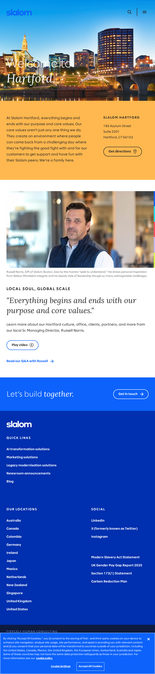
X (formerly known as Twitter (113, 528)
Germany (13, 544)
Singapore (14, 593)
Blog (10, 481)
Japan (11, 561)
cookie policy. (44, 658)
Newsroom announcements (28, 473)
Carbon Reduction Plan (109, 581)
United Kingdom (19, 601)
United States (17, 609)
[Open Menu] (144, 12)
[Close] (148, 639)
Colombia (13, 536)
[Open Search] (130, 12)
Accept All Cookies (90, 666)
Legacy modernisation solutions (31, 465)
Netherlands (16, 577)
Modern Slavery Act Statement (115, 557)
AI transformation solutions (28, 449)
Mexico (12, 569)
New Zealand (16, 585)
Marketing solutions (22, 457)
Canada (12, 528)
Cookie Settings (60, 666)
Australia (13, 520)
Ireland (12, 552)
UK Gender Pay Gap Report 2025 (116, 565)
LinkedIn (98, 520)
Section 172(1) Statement (111, 573)
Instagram (99, 536)
